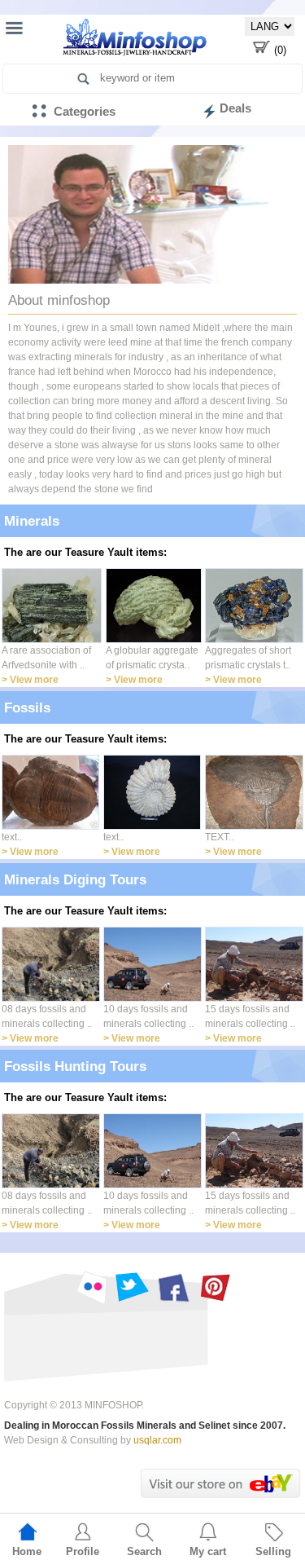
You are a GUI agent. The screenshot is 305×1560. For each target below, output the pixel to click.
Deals (235, 108)
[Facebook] (173, 1287)
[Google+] (215, 1287)
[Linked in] (90, 1287)
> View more (30, 679)
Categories (84, 111)
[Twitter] (132, 1287)
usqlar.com (157, 1440)
